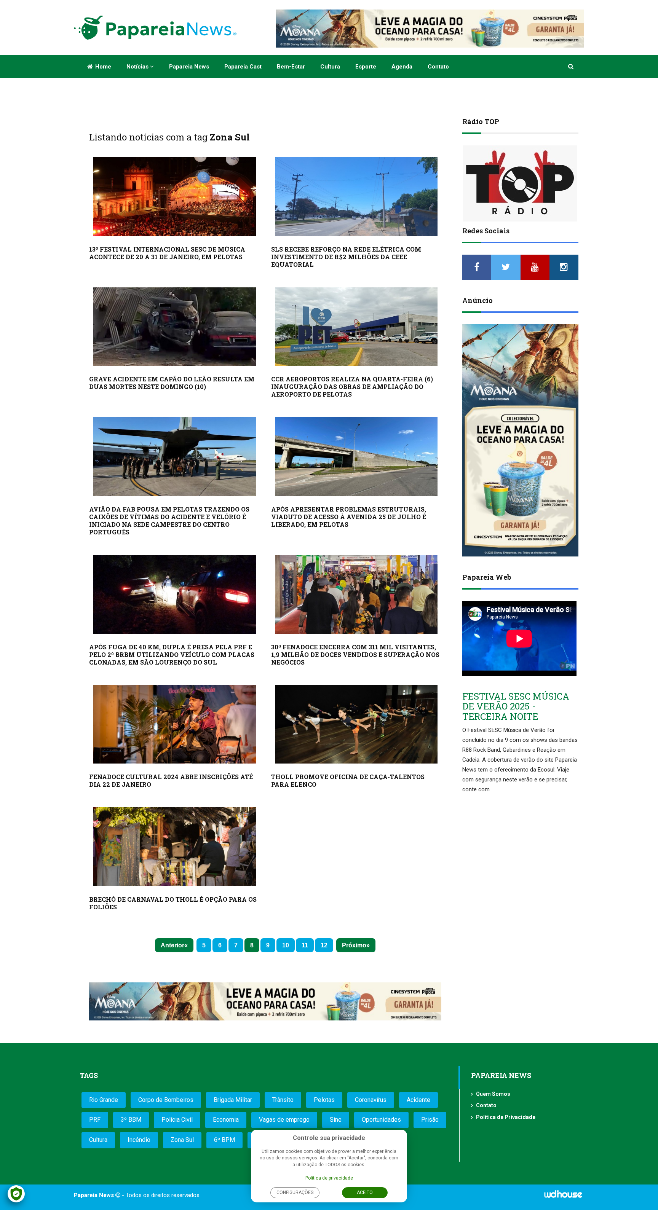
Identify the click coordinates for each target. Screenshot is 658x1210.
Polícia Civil (177, 1119)
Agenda (401, 66)
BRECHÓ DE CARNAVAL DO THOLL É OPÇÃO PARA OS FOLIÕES (173, 903)
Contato (438, 66)
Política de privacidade (329, 1178)
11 (305, 945)
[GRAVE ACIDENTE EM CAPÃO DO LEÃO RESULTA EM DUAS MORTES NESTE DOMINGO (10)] (174, 327)
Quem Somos (493, 1094)
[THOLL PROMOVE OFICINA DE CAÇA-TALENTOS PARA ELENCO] (356, 724)
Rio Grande (103, 1099)
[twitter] (505, 267)
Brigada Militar (233, 1099)
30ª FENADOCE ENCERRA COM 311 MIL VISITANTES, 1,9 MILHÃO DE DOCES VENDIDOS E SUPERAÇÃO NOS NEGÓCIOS (355, 654)
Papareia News (189, 66)
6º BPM (224, 1139)
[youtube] (535, 267)
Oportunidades (381, 1119)
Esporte (365, 66)
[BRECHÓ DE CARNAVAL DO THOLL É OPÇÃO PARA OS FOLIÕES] (174, 846)
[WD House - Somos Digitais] (563, 1196)
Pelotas (324, 1099)
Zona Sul (182, 1139)
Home (102, 66)
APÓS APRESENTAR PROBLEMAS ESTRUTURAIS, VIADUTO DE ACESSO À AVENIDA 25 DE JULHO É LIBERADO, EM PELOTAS (348, 516)
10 (285, 945)
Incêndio (139, 1139)
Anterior (172, 945)
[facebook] (476, 267)
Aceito (365, 1192)
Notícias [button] (138, 66)
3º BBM (131, 1119)
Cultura (330, 66)
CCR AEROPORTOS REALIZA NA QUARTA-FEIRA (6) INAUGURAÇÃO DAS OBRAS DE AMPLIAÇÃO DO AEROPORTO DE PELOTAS (352, 386)
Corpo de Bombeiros (165, 1099)
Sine (336, 1119)
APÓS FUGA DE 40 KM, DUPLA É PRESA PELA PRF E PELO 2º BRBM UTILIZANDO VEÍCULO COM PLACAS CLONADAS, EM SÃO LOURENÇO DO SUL (171, 654)
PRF (95, 1119)
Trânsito (283, 1099)
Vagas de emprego (284, 1119)
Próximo (354, 945)
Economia (226, 1119)
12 (324, 945)
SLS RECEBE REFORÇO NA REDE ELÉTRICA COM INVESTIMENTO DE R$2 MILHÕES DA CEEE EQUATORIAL (346, 256)
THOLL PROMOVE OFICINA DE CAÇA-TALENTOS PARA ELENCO (348, 780)
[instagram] (563, 267)
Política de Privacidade (505, 1117)
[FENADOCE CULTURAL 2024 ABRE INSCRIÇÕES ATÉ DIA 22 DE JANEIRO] (174, 724)
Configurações (294, 1192)
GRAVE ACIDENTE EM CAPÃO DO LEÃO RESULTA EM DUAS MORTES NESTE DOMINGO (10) (171, 383)
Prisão (430, 1119)
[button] (571, 66)
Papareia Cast (243, 66)
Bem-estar (291, 66)
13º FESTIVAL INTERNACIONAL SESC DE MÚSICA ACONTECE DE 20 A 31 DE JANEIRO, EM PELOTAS (167, 253)
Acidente (418, 1099)
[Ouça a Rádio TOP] (520, 183)
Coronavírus (370, 1099)
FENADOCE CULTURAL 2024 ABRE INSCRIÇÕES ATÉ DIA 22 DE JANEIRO (171, 780)
